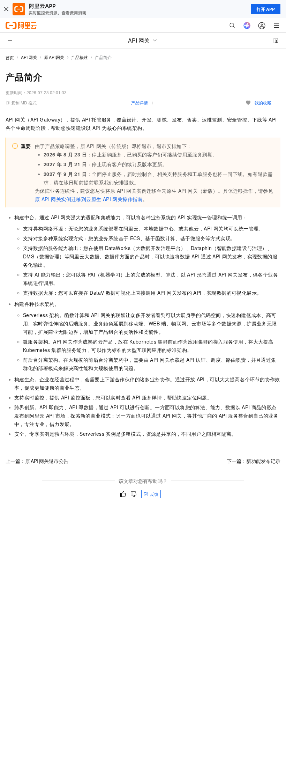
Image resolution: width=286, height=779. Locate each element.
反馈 (154, 494)
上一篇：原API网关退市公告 (37, 460)
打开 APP (266, 9)
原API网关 (54, 57)
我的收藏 (263, 102)
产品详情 (139, 102)
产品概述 (79, 57)
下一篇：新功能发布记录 (253, 460)
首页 (10, 57)
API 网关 (29, 57)
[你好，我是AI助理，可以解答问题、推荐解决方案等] (247, 25)
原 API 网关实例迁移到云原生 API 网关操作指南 (89, 199)
